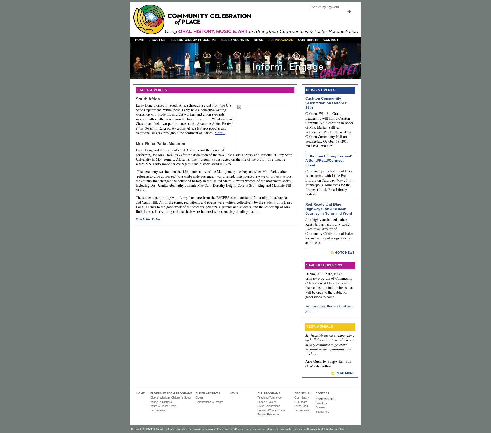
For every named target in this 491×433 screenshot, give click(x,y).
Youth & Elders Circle (163, 405)
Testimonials (158, 410)
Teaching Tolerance (269, 397)
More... (220, 132)
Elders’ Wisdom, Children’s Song (170, 397)
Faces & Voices (267, 401)
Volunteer (321, 403)
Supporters (322, 411)
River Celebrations (268, 405)
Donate (320, 407)
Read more (345, 373)
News (258, 40)
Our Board (300, 401)
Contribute (308, 40)
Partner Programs (268, 414)
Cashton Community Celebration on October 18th (325, 102)
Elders (200, 397)
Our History (301, 397)
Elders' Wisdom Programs (193, 40)
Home (139, 40)
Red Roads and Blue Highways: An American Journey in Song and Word (328, 208)
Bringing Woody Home (271, 410)
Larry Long (301, 405)
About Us (157, 40)
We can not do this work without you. (329, 308)
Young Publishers (161, 401)
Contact (330, 40)
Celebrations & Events (209, 401)
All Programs (280, 40)
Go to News (344, 252)
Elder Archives (235, 40)
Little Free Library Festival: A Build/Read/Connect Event (328, 160)
